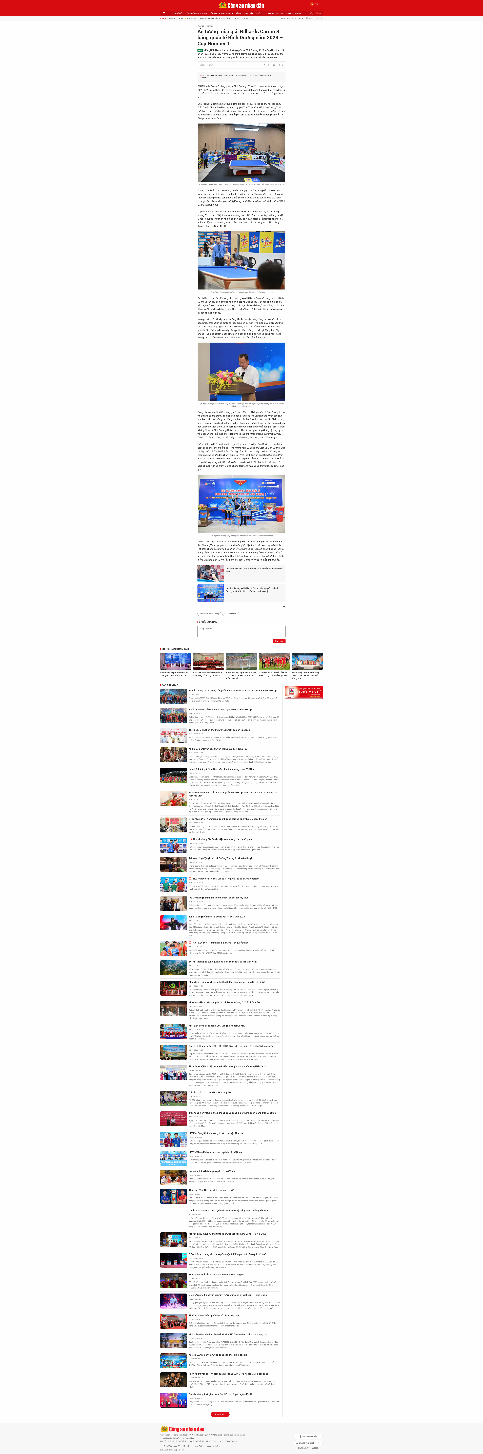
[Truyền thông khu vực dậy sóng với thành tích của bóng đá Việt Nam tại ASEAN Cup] (173, 696)
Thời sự (178, 13)
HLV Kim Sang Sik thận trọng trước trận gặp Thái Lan (216, 1133)
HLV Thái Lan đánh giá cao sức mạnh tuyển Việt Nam (216, 1152)
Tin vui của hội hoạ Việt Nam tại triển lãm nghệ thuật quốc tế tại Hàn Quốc (228, 1066)
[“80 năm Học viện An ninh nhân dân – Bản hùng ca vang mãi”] (173, 1419)
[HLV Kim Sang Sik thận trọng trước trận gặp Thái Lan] (173, 1139)
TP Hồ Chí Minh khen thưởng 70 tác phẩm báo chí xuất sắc (219, 730)
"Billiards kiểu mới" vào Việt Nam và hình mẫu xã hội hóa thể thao (254, 570)
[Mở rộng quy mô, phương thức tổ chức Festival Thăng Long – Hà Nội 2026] (173, 1239)
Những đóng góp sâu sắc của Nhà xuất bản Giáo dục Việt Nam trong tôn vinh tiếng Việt (232, 1435)
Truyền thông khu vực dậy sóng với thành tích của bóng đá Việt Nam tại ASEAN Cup (233, 690)
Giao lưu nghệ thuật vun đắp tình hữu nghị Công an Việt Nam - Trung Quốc (228, 1295)
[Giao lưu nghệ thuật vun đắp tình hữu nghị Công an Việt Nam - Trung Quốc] (173, 1301)
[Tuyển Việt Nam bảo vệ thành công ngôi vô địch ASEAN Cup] (173, 715)
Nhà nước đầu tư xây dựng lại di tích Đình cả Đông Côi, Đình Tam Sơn (225, 1002)
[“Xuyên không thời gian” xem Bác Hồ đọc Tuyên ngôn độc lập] (173, 1400)
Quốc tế (260, 13)
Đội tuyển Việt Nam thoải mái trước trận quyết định (220, 942)
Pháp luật (248, 13)
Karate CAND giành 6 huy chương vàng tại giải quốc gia (218, 1355)
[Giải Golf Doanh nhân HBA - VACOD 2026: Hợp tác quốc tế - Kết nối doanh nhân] (173, 1052)
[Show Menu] (163, 13)
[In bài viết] (274, 65)
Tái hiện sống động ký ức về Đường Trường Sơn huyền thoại (220, 858)
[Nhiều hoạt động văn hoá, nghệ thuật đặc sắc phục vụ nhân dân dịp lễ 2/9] (173, 988)
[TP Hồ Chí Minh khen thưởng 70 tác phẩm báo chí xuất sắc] (173, 735)
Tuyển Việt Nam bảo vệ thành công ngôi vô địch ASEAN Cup (220, 709)
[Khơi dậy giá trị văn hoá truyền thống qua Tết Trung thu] (173, 754)
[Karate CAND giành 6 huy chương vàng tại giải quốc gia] (173, 1360)
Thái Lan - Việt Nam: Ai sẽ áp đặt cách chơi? (211, 1190)
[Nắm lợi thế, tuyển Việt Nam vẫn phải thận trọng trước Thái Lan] (173, 775)
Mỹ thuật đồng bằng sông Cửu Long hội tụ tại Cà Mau (217, 1025)
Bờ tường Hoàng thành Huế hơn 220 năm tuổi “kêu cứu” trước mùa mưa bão (241, 675)
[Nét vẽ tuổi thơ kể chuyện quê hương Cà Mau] (173, 1177)
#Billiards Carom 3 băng (209, 614)
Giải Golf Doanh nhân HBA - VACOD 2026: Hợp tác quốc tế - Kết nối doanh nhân (231, 1046)
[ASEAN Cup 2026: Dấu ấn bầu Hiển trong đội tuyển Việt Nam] (274, 661)
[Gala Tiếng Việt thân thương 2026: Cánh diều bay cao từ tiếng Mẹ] (307, 661)
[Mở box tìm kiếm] (311, 13)
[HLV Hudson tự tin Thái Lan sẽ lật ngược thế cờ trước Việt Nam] (173, 884)
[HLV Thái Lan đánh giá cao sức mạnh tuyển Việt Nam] (173, 1158)
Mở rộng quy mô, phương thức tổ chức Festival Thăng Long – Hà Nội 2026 (228, 1234)
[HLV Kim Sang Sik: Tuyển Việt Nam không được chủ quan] (173, 845)
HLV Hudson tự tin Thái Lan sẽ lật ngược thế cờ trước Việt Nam (226, 878)
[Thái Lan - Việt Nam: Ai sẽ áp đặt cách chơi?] (173, 1196)
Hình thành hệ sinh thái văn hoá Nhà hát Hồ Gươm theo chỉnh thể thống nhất (229, 1334)
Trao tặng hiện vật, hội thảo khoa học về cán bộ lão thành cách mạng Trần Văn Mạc (232, 1113)
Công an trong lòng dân (221, 13)
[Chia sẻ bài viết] (264, 65)
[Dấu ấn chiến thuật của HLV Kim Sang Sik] (173, 1098)
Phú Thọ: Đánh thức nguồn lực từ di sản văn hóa (214, 1315)
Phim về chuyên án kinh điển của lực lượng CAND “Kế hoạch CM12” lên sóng (228, 1374)
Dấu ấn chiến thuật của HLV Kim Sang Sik (210, 1092)
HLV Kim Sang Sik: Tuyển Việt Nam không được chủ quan (222, 839)
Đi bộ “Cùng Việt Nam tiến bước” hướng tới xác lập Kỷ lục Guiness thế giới (228, 819)
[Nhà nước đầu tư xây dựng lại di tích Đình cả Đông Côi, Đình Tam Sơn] (173, 1008)
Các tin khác (170, 685)
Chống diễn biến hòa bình (196, 13)
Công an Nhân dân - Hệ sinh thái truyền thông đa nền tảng (241, 5)
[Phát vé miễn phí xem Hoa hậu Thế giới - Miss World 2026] (175, 661)
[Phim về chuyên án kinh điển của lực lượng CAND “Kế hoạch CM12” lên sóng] (173, 1379)
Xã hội (238, 13)
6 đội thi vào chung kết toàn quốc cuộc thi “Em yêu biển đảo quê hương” (227, 1254)
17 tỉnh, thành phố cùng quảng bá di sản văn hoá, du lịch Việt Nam (223, 961)
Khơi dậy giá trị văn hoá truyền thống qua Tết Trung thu (218, 749)
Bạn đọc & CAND (294, 13)
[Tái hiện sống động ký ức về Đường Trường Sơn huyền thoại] (173, 864)
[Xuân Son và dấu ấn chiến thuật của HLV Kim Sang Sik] (173, 1280)
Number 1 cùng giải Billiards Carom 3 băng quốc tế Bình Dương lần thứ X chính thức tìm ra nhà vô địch (252, 590)
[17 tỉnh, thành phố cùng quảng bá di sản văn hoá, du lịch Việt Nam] (173, 967)
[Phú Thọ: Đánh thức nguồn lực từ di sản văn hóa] (173, 1321)
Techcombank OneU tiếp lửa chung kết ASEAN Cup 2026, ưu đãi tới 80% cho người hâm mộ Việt (233, 794)
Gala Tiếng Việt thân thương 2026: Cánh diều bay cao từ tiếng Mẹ (305, 675)
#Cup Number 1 (230, 614)
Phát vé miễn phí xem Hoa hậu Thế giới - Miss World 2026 (174, 674)
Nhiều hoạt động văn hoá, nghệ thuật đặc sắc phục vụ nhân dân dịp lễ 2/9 (227, 982)
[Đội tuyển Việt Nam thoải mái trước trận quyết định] (173, 948)
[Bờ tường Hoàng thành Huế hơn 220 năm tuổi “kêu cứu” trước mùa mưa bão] (241, 661)
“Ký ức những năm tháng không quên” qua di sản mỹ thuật (219, 897)
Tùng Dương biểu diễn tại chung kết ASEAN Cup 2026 (217, 916)
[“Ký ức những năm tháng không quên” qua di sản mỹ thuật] (173, 903)
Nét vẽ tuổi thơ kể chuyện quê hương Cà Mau (212, 1171)
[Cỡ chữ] (269, 65)
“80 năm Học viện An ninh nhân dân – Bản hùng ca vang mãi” (220, 1413)
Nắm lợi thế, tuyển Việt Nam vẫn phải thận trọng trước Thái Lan (222, 769)
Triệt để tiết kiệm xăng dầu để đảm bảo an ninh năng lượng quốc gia (256, 18)
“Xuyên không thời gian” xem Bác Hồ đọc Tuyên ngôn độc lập (221, 1394)
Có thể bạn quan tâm (175, 648)
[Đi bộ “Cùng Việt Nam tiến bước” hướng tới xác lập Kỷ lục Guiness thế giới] (173, 824)
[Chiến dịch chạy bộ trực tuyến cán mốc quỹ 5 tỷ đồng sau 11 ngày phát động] (173, 1216)
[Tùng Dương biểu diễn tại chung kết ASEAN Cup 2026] (173, 922)
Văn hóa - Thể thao (275, 13)
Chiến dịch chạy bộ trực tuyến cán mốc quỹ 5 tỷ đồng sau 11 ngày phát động (229, 1210)
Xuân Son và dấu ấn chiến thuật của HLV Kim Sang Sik (216, 1274)
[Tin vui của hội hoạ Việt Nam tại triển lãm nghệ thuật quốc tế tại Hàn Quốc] (173, 1072)
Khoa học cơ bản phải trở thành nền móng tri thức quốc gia (201, 18)
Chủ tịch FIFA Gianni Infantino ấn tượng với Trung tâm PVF (207, 674)
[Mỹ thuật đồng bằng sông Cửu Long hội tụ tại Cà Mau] (173, 1031)
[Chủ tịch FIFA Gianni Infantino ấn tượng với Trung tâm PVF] (208, 661)
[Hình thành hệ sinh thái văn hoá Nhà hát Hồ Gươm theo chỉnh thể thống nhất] (173, 1340)
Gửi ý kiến (279, 641)
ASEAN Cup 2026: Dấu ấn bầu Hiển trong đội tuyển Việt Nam (273, 674)
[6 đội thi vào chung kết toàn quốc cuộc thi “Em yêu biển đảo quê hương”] (173, 1260)
